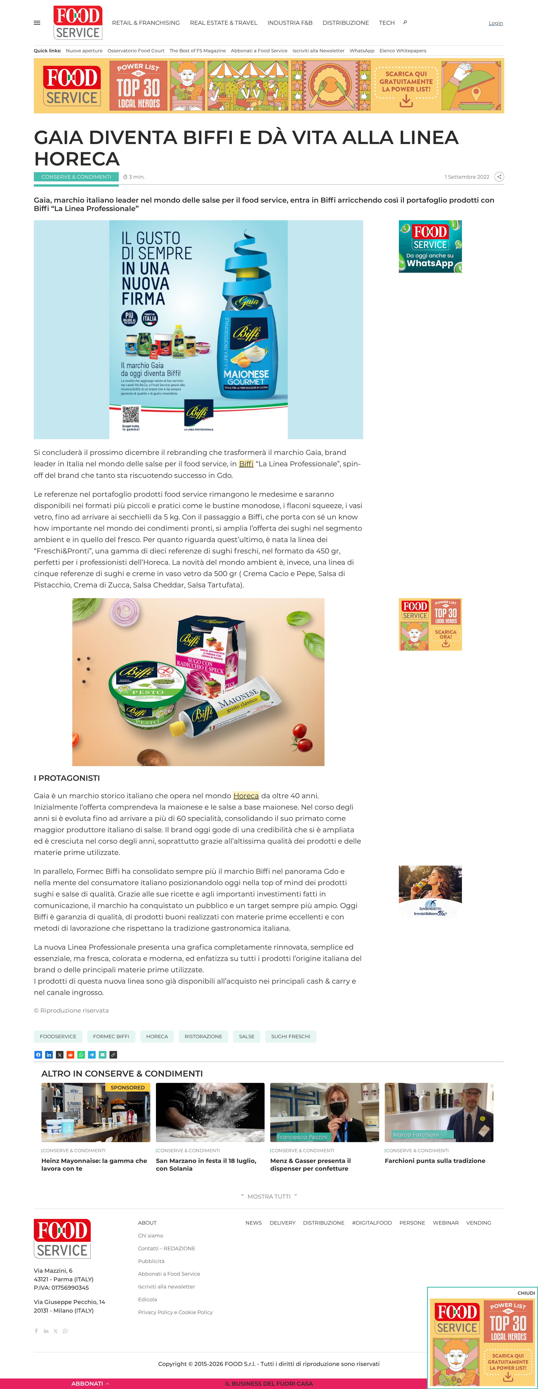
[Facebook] (37, 1330)
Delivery (282, 1223)
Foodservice (58, 1036)
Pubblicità (151, 1261)
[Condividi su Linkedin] (49, 1055)
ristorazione (203, 1036)
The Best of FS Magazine (198, 50)
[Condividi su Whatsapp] (81, 1055)
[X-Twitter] (56, 1330)
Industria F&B (290, 23)
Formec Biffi (111, 1036)
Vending (478, 1223)
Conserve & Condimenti (74, 1150)
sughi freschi (290, 1036)
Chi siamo (150, 1235)
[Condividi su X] (59, 1055)
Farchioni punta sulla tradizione (435, 1160)
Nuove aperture (84, 50)
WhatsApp (362, 50)
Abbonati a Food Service (259, 50)
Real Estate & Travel (223, 23)
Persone (412, 1223)
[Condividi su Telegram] (92, 1055)
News (253, 1223)
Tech (387, 23)
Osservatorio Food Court (136, 50)
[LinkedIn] (47, 1330)
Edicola (147, 1299)
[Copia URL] (113, 1055)
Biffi (246, 463)
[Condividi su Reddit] (70, 1055)
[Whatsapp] (65, 1330)
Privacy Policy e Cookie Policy (175, 1312)
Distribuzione (346, 23)
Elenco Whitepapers (403, 50)
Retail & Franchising (146, 23)
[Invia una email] (102, 1055)
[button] (39, 23)
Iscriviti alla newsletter (166, 1286)
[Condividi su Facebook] (38, 1055)
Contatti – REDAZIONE (166, 1248)
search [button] (404, 22)
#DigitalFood (372, 1223)
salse (246, 1036)
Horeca (246, 795)
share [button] (499, 176)
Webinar (446, 1223)
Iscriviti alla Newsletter (319, 50)
